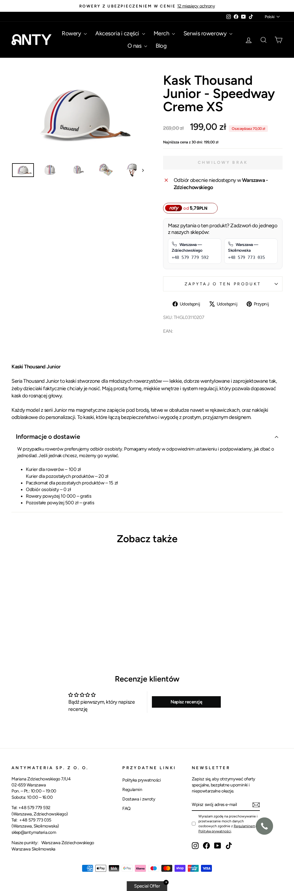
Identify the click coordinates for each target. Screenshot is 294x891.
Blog (161, 45)
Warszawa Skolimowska (33, 849)
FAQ (126, 808)
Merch (162, 33)
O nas (135, 45)
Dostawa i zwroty (138, 799)
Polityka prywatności (141, 780)
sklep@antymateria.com (33, 832)
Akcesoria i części (117, 33)
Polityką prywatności (214, 831)
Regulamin (132, 789)
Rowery (72, 33)
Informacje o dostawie (48, 436)
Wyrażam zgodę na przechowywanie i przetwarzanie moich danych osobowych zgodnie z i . (228, 823)
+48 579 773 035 (35, 820)
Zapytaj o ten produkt (223, 283)
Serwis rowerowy (205, 33)
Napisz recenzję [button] (186, 702)
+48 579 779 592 (34, 807)
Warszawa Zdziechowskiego (67, 842)
